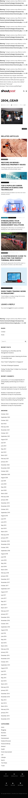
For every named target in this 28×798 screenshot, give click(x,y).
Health (3, 749)
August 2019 (4, 515)
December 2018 (5, 541)
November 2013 (5, 719)
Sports (3, 760)
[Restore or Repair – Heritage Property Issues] (14, 148)
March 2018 (4, 569)
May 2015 (3, 677)
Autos (2, 727)
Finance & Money (6, 288)
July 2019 (3, 519)
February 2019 (5, 534)
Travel (3, 765)
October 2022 (4, 420)
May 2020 (3, 487)
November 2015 (5, 658)
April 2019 (3, 528)
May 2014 (3, 700)
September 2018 (5, 550)
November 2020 (5, 468)
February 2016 (5, 649)
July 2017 (3, 595)
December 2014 (5, 693)
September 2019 (5, 512)
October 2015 (4, 662)
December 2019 (5, 503)
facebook (6, 776)
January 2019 (4, 538)
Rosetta (3, 392)
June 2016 (3, 636)
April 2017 (3, 604)
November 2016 (5, 620)
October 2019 (4, 509)
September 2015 (5, 665)
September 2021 (5, 436)
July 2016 (3, 633)
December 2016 (5, 617)
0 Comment (15, 105)
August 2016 (4, 630)
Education (5, 182)
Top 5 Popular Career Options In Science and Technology (12, 188)
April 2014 (3, 703)
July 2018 (3, 557)
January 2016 (4, 652)
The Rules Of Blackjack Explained (10, 365)
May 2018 (3, 563)
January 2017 (4, 614)
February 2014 (5, 709)
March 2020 (4, 493)
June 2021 (3, 446)
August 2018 (4, 553)
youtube (13, 785)
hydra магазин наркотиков (8, 387)
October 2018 (4, 547)
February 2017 (5, 611)
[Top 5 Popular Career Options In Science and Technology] (14, 176)
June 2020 (3, 484)
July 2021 (3, 442)
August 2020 (4, 477)
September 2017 (5, 588)
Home (2, 335)
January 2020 (4, 500)
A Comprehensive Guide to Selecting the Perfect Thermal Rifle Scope (13, 258)
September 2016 (5, 627)
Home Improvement (6, 752)
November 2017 (5, 582)
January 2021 (4, 461)
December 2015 (5, 655)
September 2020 (5, 474)
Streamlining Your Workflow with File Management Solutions (12, 223)
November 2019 (5, 506)
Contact (3, 331)
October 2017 (4, 585)
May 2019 (3, 525)
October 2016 (4, 623)
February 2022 (5, 426)
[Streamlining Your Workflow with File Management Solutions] (14, 206)
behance (22, 776)
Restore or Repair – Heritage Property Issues (13, 164)
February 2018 (5, 573)
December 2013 (5, 715)
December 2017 (5, 579)
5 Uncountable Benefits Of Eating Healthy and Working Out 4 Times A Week (12, 381)
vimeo (6, 785)
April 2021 (3, 452)
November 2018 (5, 544)
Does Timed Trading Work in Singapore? (13, 292)
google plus (14, 776)
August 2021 (4, 439)
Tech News (12, 217)
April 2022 (3, 423)
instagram (20, 785)
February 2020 (5, 496)
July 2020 (3, 480)
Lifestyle (3, 757)
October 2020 (4, 471)
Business (4, 217)
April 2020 (3, 490)
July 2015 (3, 671)
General (4, 159)
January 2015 (4, 690)
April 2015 (3, 681)
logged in (10, 308)
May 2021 (3, 449)
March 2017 (4, 607)
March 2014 (4, 706)
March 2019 (4, 531)
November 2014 (5, 696)
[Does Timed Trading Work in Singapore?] (14, 277)
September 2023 (5, 417)
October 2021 (4, 433)
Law (2, 754)
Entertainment (5, 738)
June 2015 (3, 674)
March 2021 (4, 455)
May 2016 (3, 639)
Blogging (3, 730)
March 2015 (4, 684)
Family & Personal (6, 741)
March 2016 (4, 646)
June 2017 (3, 598)
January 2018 (4, 576)
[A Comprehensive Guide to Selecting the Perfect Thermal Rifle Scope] (14, 241)
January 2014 (4, 712)
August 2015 (4, 668)
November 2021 (5, 430)
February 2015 (5, 687)
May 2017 (3, 601)
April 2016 (3, 642)
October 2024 (4, 414)
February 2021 (5, 458)
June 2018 (3, 560)
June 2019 (3, 522)
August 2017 (4, 592)
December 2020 (5, 465)
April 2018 (3, 566)
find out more (4, 403)
